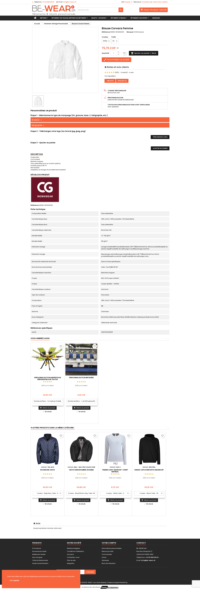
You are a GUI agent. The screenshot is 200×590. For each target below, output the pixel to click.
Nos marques (37, 557)
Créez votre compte (160, 2)
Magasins (70, 563)
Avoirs (104, 557)
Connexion (146, 2)
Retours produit (107, 551)
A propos (70, 554)
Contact (141, 543)
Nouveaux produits (39, 551)
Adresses (105, 560)
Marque (130, 32)
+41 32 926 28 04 (48, 2)
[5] (114, 72)
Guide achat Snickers (40, 563)
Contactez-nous (73, 557)
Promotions (36, 548)
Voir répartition (110, 76)
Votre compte (109, 543)
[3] (109, 72)
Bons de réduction (109, 563)
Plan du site (71, 560)
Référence (106, 32)
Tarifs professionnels (40, 560)
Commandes (107, 554)
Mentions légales (73, 548)
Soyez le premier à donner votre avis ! (47, 528)
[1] (105, 72)
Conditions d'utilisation (75, 551)
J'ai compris (14, 581)
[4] (111, 72)
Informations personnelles (112, 548)
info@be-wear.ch (69, 2)
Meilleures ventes (38, 554)
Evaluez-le (122, 81)
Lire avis (110, 81)
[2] (107, 72)
